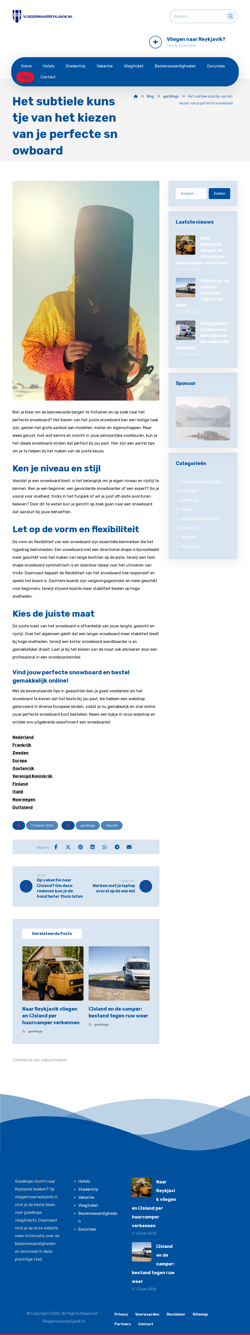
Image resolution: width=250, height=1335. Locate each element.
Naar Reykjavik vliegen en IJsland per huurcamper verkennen (202, 250)
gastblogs (88, 825)
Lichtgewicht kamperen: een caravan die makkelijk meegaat (202, 336)
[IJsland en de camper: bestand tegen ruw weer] (185, 287)
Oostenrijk (23, 768)
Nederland (23, 737)
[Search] (229, 15)
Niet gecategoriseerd (200, 518)
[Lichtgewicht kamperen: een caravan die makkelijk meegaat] (185, 330)
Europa (19, 760)
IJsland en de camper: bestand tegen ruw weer (202, 293)
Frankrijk (21, 745)
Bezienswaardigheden (201, 481)
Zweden (20, 752)
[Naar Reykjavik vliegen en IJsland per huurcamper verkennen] (185, 245)
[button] (56, 847)
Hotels (186, 509)
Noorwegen (23, 799)
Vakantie (112, 825)
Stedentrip (190, 528)
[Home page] (136, 96)
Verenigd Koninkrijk (32, 776)
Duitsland (22, 807)
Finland (20, 784)
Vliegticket (190, 546)
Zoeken (219, 194)
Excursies (189, 491)
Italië (17, 791)
